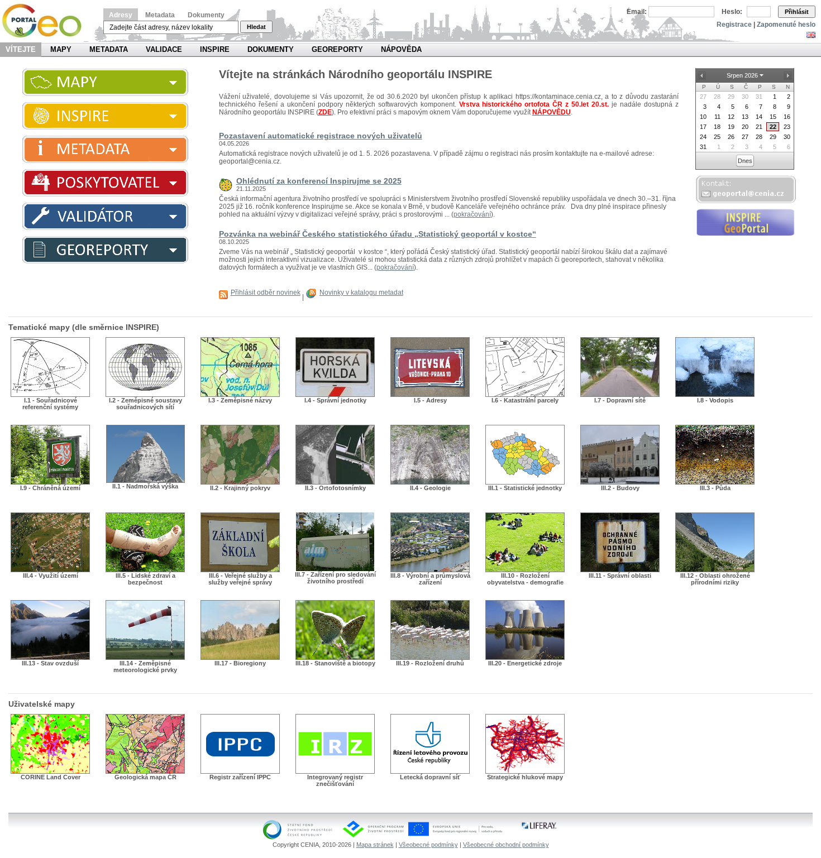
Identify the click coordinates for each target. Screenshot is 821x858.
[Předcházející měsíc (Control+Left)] (701, 75)
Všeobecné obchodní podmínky (506, 844)
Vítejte (21, 49)
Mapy (60, 49)
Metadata (160, 15)
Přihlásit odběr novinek (265, 292)
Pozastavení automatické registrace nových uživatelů (320, 135)
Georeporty (337, 49)
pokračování (472, 214)
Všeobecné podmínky (428, 844)
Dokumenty (206, 15)
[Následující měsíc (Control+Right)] (787, 75)
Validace (164, 49)
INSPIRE (215, 49)
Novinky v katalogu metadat (361, 292)
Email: (637, 12)
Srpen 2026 (742, 75)
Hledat (256, 26)
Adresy (120, 15)
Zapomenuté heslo (786, 24)
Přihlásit (797, 11)
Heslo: (732, 12)
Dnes (745, 160)
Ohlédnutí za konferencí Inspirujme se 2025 (319, 180)
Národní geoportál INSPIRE (46, 21)
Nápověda (401, 49)
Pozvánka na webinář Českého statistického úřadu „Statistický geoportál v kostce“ (377, 233)
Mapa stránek (375, 844)
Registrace (734, 24)
